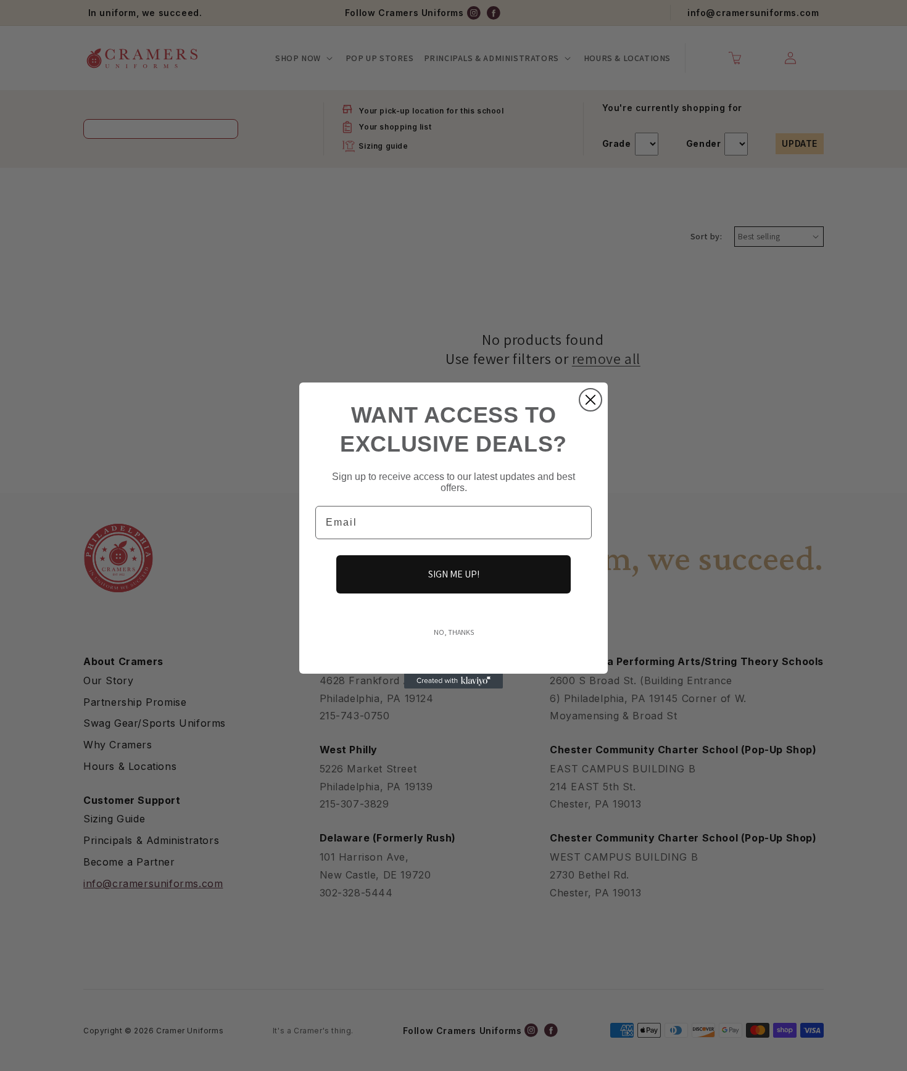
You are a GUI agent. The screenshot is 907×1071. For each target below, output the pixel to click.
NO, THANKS (454, 632)
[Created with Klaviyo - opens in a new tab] (453, 681)
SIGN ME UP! (453, 574)
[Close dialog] (590, 400)
